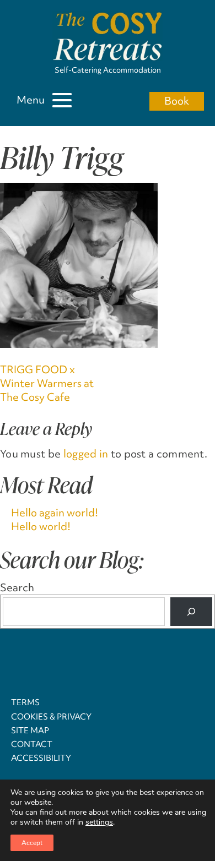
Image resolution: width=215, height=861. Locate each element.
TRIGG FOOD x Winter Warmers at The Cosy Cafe (47, 383)
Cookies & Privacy (51, 716)
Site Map (30, 730)
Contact (31, 744)
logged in (86, 453)
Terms (25, 702)
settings (99, 822)
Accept (32, 842)
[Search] (191, 611)
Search (17, 587)
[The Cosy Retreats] (107, 37)
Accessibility (41, 758)
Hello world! (41, 526)
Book (176, 101)
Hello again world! (54, 512)
